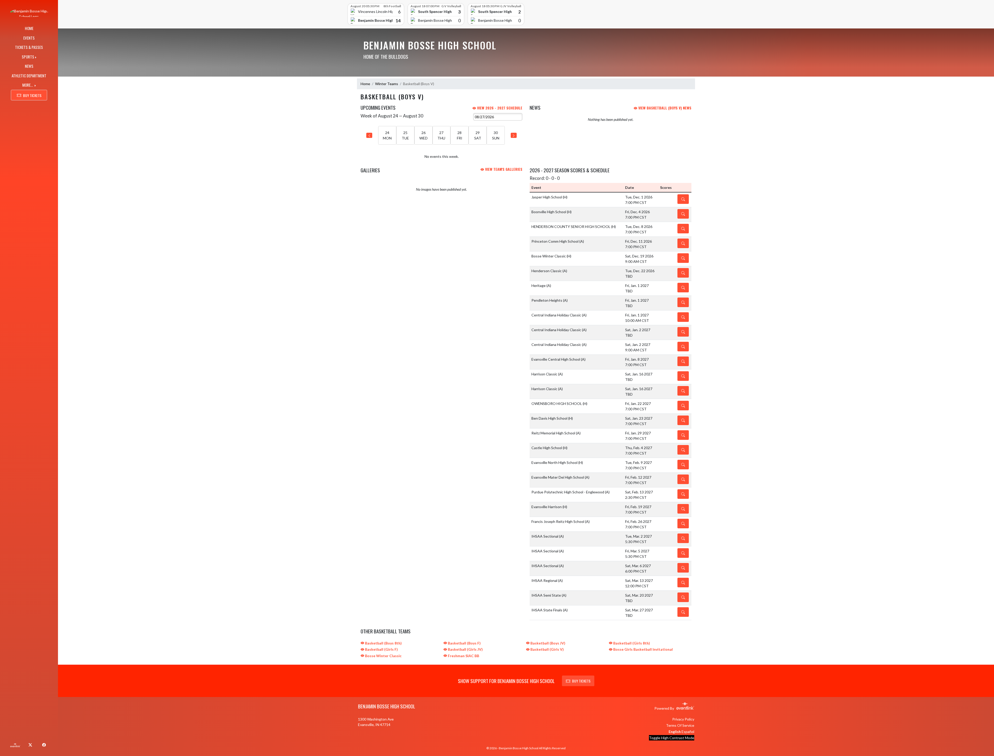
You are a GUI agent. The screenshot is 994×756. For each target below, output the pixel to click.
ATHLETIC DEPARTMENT (29, 75)
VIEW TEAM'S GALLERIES (503, 169)
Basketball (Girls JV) (465, 649)
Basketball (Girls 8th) (631, 643)
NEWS (29, 66)
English (675, 731)
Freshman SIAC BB (463, 656)
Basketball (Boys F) (464, 643)
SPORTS (28, 57)
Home (365, 83)
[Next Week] (514, 135)
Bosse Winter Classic (382, 656)
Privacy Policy (683, 719)
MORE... (28, 85)
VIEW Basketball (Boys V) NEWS (664, 107)
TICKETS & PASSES (29, 47)
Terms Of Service (680, 725)
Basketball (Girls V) (547, 649)
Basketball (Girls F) (381, 649)
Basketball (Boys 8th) (383, 643)
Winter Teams (386, 83)
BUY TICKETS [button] (32, 95)
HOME (29, 28)
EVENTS (29, 38)
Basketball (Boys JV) (547, 643)
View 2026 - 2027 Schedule (499, 107)
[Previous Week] (369, 135)
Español (688, 731)
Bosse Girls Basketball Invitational (642, 649)
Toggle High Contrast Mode (671, 738)
